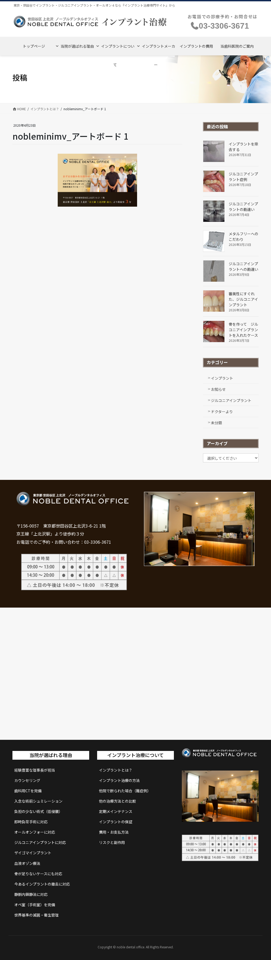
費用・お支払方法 (114, 832)
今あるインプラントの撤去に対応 (42, 884)
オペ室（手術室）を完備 (34, 904)
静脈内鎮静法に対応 (31, 894)
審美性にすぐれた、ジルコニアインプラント (243, 299)
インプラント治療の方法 (119, 780)
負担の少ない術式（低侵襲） (38, 811)
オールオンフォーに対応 (34, 832)
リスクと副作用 (112, 842)
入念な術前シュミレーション (38, 801)
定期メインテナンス (115, 811)
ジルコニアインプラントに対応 (40, 842)
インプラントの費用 (196, 46)
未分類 (216, 422)
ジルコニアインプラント (231, 400)
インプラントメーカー (158, 49)
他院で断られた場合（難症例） (125, 790)
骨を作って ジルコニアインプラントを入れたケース (243, 329)
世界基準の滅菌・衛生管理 (36, 915)
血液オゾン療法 (27, 863)
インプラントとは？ (115, 770)
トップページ (34, 46)
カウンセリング (27, 780)
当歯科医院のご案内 (237, 46)
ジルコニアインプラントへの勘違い (243, 266)
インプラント (222, 378)
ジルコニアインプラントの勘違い (243, 206)
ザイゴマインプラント (32, 852)
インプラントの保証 (115, 821)
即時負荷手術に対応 (31, 821)
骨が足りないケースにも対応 (38, 873)
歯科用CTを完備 (28, 790)
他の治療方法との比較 (117, 801)
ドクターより (222, 411)
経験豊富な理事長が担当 (34, 770)
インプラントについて (117, 49)
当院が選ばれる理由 (77, 46)
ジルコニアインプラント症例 (243, 176)
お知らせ (218, 389)
